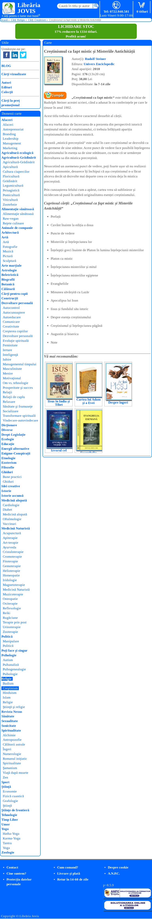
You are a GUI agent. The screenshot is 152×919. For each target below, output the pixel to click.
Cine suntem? (16, 873)
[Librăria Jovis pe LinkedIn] (14, 55)
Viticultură (10, 200)
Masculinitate (12, 369)
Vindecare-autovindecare (20, 420)
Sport (5, 782)
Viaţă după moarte (15, 773)
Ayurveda (9, 547)
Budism (8, 683)
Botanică (7, 284)
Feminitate (10, 345)
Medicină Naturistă (15, 528)
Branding (9, 134)
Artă (4, 237)
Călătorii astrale (14, 744)
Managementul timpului (19, 364)
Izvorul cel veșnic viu (59, 452)
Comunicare (11, 322)
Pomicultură (11, 195)
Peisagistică (11, 190)
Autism (8, 660)
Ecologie (7, 439)
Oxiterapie (10, 603)
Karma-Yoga (11, 838)
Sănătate (7, 716)
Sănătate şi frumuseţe (18, 406)
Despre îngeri (118, 402)
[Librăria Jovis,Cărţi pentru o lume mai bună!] (8, 8)
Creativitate (11, 326)
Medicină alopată (14, 500)
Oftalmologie (12, 519)
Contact (12, 867)
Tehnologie (9, 815)
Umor (5, 824)
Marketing (10, 148)
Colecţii (7, 92)
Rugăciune (10, 618)
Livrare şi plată (68, 873)
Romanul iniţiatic (15, 759)
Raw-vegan (11, 218)
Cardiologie (11, 505)
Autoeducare (12, 317)
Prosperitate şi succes (18, 388)
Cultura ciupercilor (16, 171)
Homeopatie (11, 575)
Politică (7, 636)
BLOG (6, 66)
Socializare (10, 411)
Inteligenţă (10, 355)
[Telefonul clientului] (116, 5)
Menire (8, 373)
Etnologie (8, 458)
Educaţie (7, 444)
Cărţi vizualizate (13, 74)
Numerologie (12, 754)
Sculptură (9, 261)
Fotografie (10, 247)
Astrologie (9, 270)
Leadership (10, 139)
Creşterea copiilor (15, 331)
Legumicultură (13, 185)
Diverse (7, 430)
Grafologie (10, 801)
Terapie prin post (15, 622)
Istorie (6, 491)
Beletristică (9, 275)
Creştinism (10, 688)
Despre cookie (118, 867)
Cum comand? (67, 867)
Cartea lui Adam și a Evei (88, 401)
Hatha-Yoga (11, 834)
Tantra (7, 843)
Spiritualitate (11, 730)
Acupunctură (12, 533)
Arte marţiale (11, 265)
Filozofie (7, 467)
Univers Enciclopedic (99, 64)
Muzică (8, 251)
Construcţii (9, 298)
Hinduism (9, 693)
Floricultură (11, 176)
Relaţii (7, 392)
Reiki (6, 613)
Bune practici (12, 477)
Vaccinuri (9, 524)
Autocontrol (11, 308)
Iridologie (10, 580)
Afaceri (6, 120)
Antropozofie (12, 740)
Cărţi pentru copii (14, 294)
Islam (6, 697)
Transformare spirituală (19, 416)
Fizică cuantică (13, 796)
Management (12, 143)
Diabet (7, 509)
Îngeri (7, 749)
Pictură (8, 256)
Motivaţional (12, 378)
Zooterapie (10, 632)
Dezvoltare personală (17, 303)
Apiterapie (10, 538)
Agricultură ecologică (17, 153)
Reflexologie (12, 608)
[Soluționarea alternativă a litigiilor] (127, 897)
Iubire (7, 359)
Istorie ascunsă (12, 495)
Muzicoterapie (13, 594)
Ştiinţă (6, 787)
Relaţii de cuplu (14, 397)
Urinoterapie (12, 627)
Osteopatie (10, 599)
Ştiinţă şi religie (14, 707)
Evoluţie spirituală (16, 341)
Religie (6, 679)
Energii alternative (15, 449)
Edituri (6, 87)
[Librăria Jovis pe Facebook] (6, 55)
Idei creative (10, 486)
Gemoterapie (12, 566)
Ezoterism (8, 463)
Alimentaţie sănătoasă (17, 209)
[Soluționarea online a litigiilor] (127, 910)
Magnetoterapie (14, 585)
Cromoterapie (12, 556)
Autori (6, 82)
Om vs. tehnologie (15, 383)
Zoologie (7, 852)
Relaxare (9, 402)
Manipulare (11, 641)
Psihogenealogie (14, 669)
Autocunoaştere (14, 312)
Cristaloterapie (13, 552)
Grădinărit (10, 181)
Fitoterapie (10, 561)
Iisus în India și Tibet (59, 403)
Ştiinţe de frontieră (15, 810)
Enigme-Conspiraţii (15, 453)
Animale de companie (17, 228)
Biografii (8, 279)
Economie (10, 791)
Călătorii (8, 289)
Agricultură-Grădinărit (18, 157)
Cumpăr (57, 95)
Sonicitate (8, 726)
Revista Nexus (11, 712)
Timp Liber (9, 820)
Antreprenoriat (13, 129)
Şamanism (10, 768)
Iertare (7, 350)
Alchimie (9, 735)
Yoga (5, 829)
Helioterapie (11, 571)
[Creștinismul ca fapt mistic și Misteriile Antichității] (53, 83)
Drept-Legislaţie (13, 435)
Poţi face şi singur (14, 650)
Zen (5, 777)
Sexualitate (9, 721)
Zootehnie (10, 204)
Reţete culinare (13, 223)
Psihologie (8, 655)
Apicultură (10, 167)
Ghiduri (7, 472)
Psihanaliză (11, 665)
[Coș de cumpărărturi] (142, 5)
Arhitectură (10, 232)
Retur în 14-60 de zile (72, 879)
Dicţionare (9, 425)
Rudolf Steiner (95, 59)
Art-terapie (10, 542)
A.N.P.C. (114, 873)
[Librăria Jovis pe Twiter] (23, 55)
